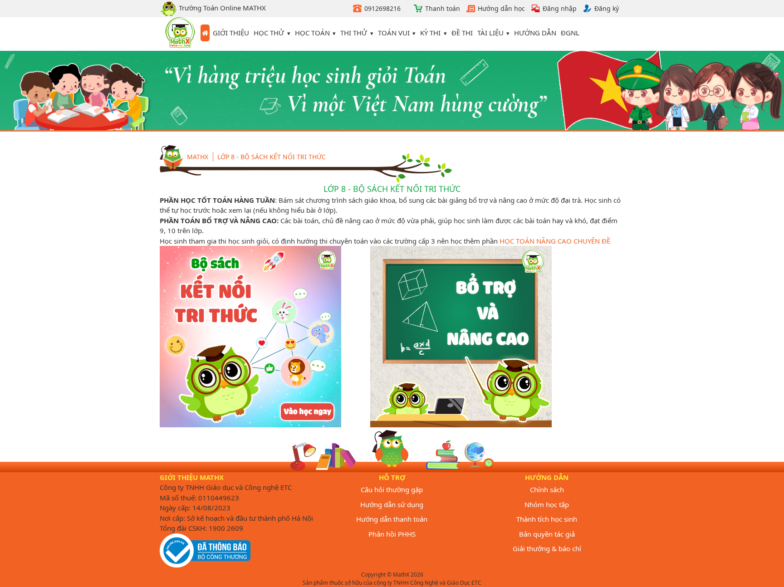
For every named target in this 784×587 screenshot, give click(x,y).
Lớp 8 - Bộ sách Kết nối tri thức (271, 156)
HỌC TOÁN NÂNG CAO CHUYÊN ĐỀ (555, 240)
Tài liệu (490, 32)
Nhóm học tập (546, 504)
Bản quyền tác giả (547, 533)
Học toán (312, 32)
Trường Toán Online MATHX (221, 7)
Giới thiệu (231, 32)
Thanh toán (442, 8)
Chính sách (547, 489)
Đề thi (462, 32)
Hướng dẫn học (501, 8)
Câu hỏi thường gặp (392, 489)
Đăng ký (606, 8)
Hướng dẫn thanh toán (391, 518)
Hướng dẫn (535, 32)
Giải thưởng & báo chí (547, 548)
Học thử (269, 32)
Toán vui (394, 32)
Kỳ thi (430, 32)
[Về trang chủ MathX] (205, 33)
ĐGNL (570, 32)
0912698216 (382, 8)
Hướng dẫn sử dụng (391, 504)
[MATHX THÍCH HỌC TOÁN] (180, 34)
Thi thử (353, 32)
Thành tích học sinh (546, 518)
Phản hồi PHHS (392, 533)
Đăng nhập (560, 8)
